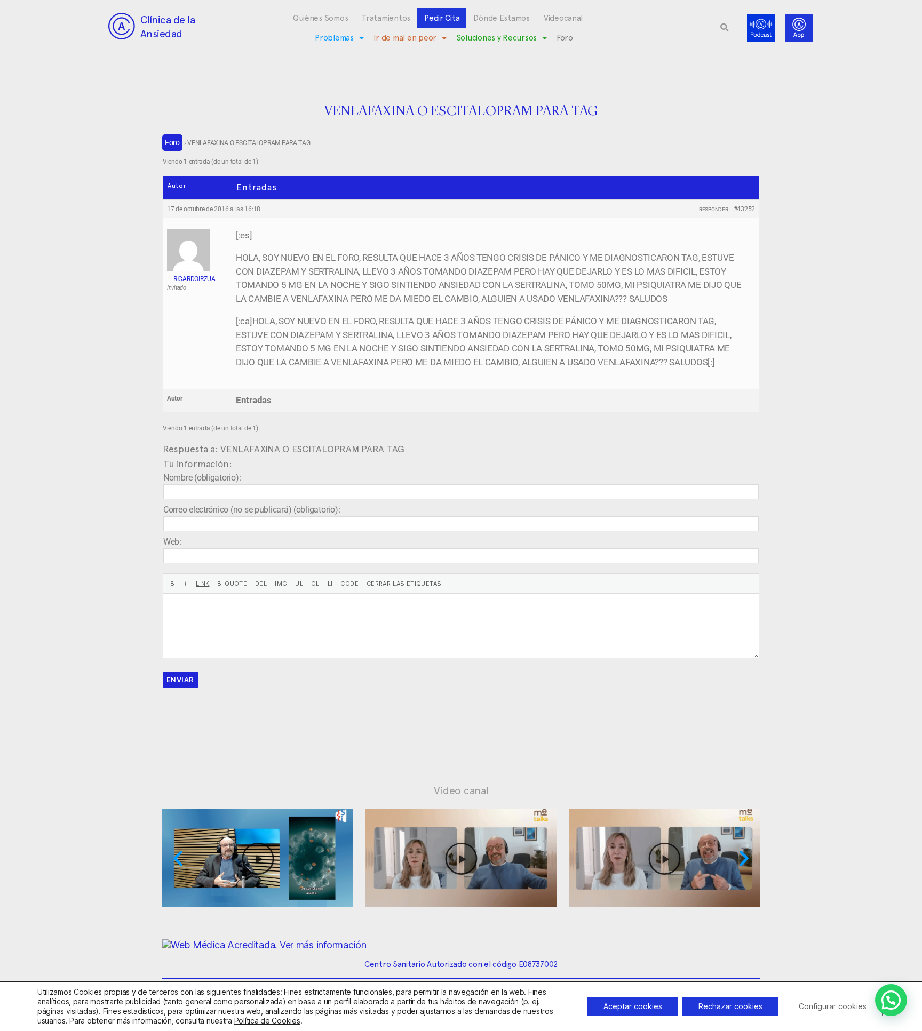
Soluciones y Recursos (496, 38)
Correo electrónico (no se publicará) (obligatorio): (251, 510)
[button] (724, 27)
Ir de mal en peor (404, 38)
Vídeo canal (461, 790)
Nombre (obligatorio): (202, 478)
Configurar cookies (833, 1006)
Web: (172, 542)
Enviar (180, 679)
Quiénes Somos (320, 18)
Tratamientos (386, 18)
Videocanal (563, 18)
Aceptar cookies (632, 1006)
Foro (565, 38)
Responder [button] (713, 209)
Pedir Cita (441, 18)
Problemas (334, 38)
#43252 (744, 209)
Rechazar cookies (730, 1006)
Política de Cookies (267, 1020)
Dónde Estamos (501, 18)
